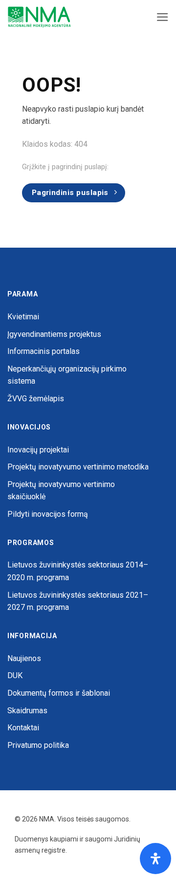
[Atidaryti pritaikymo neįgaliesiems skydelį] (155, 858)
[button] (162, 17)
